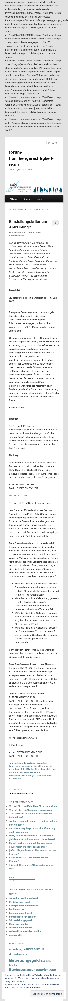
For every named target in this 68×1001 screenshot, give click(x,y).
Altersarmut (33, 948)
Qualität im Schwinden (39, 809)
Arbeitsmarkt (18, 954)
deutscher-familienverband (23, 898)
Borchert (13, 965)
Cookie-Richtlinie (32, 987)
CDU (53, 969)
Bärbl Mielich (27, 769)
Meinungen (27, 766)
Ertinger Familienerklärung (23, 905)
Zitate (39, 198)
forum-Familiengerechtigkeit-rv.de (31, 158)
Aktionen (14, 198)
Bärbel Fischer (16, 235)
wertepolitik (15, 934)
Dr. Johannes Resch (20, 901)
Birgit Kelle (45, 961)
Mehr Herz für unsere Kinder (42, 806)
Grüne (37, 772)
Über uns (27, 198)
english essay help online (23, 821)
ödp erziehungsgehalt (21, 920)
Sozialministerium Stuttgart (22, 775)
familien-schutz (17, 909)
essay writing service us (22, 835)
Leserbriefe (15, 766)
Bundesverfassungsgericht (29, 969)
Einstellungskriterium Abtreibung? (28, 224)
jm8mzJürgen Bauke (20, 850)
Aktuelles (42, 762)
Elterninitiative (26, 772)
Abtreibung (14, 769)
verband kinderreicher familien (25, 931)
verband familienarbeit (21, 927)
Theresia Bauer (44, 775)
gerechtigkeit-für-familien (22, 916)
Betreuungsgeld (24, 960)
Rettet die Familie (18, 923)
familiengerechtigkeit (20, 913)
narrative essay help (20, 828)
